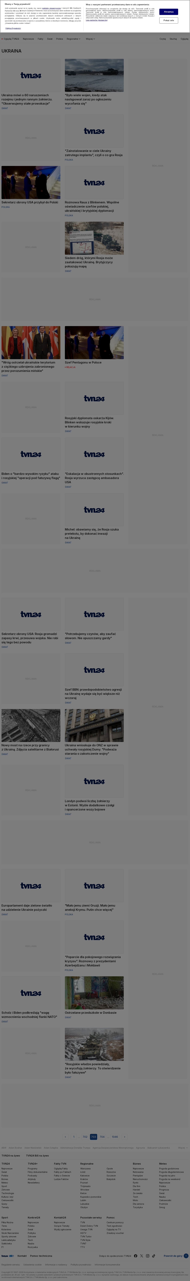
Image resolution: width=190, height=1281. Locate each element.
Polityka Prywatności (13, 28)
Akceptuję (168, 12)
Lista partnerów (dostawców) (97, 20)
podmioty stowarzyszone (51, 8)
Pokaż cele (169, 20)
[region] (95, 16)
